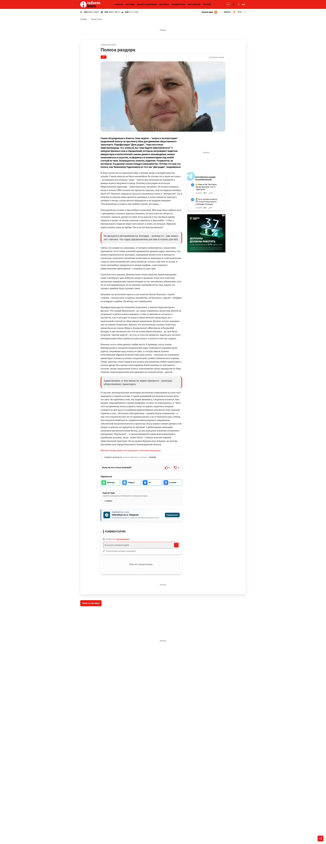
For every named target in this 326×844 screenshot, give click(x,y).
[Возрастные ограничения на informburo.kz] (227, 4)
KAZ (243, 4)
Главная (83, 19)
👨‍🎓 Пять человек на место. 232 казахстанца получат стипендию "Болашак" (206, 201)
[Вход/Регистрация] (238, 4)
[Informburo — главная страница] (91, 4)
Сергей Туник (96, 19)
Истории (130, 4)
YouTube (207, 4)
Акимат (109, 501)
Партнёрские (194, 4)
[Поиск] (233, 4)
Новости (119, 4)
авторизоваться (123, 539)
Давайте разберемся (147, 4)
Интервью (164, 4)
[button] (235, 12)
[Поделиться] (320, 838)
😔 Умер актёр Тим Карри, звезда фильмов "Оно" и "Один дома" (206, 186)
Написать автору (217, 57)
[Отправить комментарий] (176, 545)
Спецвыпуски (178, 4)
